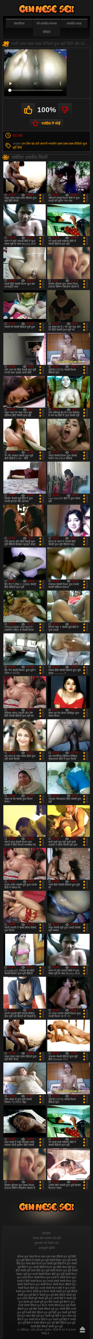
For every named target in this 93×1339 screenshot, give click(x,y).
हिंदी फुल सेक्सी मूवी (61, 1312)
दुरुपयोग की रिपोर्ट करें (46, 1243)
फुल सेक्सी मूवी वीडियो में (54, 1263)
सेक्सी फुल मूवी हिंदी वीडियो (52, 1294)
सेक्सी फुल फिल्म (24, 1291)
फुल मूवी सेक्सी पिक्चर (51, 1260)
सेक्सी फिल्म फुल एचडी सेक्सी (44, 1281)
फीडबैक (46, 1233)
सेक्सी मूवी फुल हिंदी (43, 1301)
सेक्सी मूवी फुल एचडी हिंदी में (52, 1298)
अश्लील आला (74, 23)
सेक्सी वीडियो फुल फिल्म (35, 1305)
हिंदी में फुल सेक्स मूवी (65, 1315)
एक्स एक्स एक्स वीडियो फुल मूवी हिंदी (58, 1256)
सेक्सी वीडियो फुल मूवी (58, 1305)
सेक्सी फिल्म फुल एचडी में (46, 1277)
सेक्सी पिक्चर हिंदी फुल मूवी (51, 1274)
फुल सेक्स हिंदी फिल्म (31, 1263)
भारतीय (52, 143)
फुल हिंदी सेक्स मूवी (62, 1267)
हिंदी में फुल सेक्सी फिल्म (29, 1319)
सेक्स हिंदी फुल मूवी (40, 1270)
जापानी (44, 143)
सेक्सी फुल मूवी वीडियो (66, 1291)
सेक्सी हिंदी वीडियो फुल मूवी (39, 1312)
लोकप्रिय (19, 23)
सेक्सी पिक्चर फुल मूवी (60, 1270)
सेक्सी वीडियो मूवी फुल (48, 1308)
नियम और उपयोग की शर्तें (46, 1238)
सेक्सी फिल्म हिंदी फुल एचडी (31, 1287)
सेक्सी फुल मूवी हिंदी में (28, 1294)
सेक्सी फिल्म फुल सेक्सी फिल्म (37, 1284)
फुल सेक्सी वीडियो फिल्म (40, 1267)
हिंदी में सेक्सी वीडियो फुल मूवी (41, 1322)
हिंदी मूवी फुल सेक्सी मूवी (43, 1315)
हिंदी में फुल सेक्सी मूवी (52, 1319)
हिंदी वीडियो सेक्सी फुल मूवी (50, 1326)
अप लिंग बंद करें (30, 143)
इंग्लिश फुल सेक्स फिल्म (28, 1256)
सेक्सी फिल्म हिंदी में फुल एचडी (60, 1287)
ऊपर (82, 1329)
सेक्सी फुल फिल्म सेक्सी (44, 1291)
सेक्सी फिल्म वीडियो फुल (64, 1284)
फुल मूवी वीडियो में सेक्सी (28, 1260)
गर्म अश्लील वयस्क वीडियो (46, 28)
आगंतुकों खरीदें (46, 1248)
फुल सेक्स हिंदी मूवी (46, 9)
